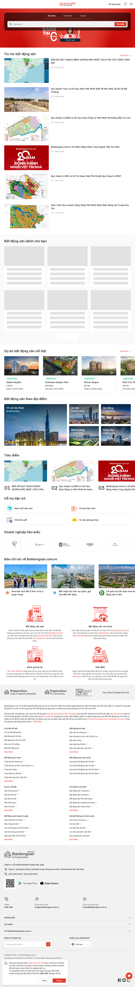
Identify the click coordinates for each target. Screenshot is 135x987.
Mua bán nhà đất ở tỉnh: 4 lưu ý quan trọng (28, 593)
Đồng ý (59, 980)
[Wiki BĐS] (100, 653)
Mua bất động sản (11, 748)
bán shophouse (39, 638)
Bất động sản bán (77, 728)
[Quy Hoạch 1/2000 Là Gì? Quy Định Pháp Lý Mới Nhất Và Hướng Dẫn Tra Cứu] (72, 471)
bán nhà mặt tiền (45, 635)
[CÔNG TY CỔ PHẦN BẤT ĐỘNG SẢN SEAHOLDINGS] (64, 544)
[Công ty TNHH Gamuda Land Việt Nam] (89, 544)
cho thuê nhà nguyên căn (97, 719)
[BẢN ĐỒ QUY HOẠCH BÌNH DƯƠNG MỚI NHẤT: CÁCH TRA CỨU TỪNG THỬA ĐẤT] (25, 471)
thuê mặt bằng (82, 635)
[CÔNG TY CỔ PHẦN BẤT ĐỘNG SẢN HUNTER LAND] (115, 544)
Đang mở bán (12, 378)
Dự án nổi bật (10, 787)
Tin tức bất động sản (12, 732)
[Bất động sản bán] (35, 613)
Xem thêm (37, 722)
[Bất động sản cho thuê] (100, 613)
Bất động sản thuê (12, 757)
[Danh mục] (131, 4)
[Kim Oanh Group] (39, 544)
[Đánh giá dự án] (35, 653)
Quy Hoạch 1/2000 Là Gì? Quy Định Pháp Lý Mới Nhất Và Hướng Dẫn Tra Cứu (76, 488)
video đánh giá (17, 671)
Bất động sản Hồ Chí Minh (15, 740)
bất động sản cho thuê (119, 630)
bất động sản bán (55, 633)
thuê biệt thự (103, 633)
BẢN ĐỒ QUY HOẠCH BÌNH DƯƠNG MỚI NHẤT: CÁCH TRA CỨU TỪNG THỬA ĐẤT (27, 488)
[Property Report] (83, 692)
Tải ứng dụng (114, 4)
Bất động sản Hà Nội (12, 736)
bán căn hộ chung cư (55, 713)
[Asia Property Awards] (20, 692)
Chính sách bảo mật (36, 963)
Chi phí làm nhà (87, 508)
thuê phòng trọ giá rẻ (116, 719)
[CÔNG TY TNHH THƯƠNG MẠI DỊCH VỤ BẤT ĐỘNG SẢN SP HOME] (14, 544)
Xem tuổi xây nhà (23, 508)
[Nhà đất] (67, 3)
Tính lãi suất (20, 520)
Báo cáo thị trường (12, 744)
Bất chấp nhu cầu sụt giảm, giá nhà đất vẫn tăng (75, 593)
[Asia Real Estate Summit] (116, 692)
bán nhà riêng (70, 713)
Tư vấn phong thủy (88, 520)
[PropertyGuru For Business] (56, 692)
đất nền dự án (115, 713)
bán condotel (47, 716)
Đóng (44, 980)
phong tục (77, 676)
